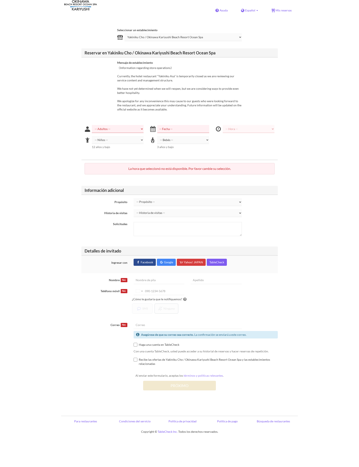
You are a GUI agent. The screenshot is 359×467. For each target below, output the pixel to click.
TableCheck (216, 262)
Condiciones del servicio (135, 421)
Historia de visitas (115, 213)
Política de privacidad (182, 421)
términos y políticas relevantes (203, 375)
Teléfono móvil (113, 291)
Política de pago (227, 421)
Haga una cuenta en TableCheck (159, 344)
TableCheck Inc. (168, 431)
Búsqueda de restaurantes (273, 421)
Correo (118, 325)
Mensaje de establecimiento (135, 62)
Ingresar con (119, 262)
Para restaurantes (85, 421)
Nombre (117, 280)
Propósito (120, 202)
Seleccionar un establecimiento (137, 30)
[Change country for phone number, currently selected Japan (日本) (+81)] (139, 291)
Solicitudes (120, 224)
